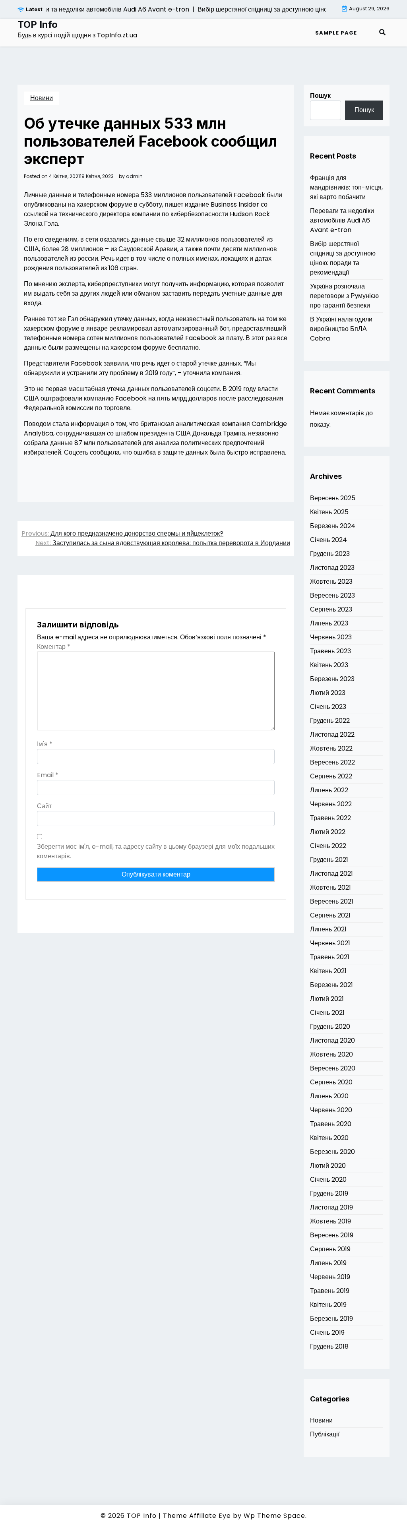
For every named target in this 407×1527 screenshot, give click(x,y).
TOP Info (37, 24)
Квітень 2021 (328, 970)
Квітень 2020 (329, 1137)
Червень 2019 (330, 1276)
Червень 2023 (331, 637)
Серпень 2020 (331, 1082)
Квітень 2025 (329, 512)
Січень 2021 (327, 1012)
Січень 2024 (328, 539)
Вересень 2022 (332, 762)
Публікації (324, 1434)
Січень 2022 (328, 845)
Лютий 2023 (327, 692)
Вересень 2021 (331, 901)
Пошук (320, 95)
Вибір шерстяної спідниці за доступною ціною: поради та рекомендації (343, 258)
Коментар (53, 646)
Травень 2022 (330, 818)
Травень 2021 (329, 957)
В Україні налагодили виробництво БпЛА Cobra (341, 329)
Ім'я (44, 744)
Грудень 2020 (330, 1026)
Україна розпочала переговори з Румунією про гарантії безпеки (344, 296)
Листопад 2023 (332, 567)
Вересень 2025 (332, 498)
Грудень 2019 (329, 1193)
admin (134, 176)
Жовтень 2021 (330, 887)
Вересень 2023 (332, 595)
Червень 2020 (331, 1110)
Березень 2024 (332, 525)
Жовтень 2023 (331, 581)
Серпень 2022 (331, 776)
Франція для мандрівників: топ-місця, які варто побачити (346, 187)
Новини (41, 98)
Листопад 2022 (332, 734)
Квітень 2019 (328, 1304)
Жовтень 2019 (330, 1221)
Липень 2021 (328, 929)
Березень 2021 (331, 984)
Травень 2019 (329, 1290)
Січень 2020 (328, 1179)
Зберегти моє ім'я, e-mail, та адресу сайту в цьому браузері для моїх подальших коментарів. (156, 851)
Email (47, 775)
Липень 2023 (329, 623)
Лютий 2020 (328, 1165)
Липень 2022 (329, 790)
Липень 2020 (329, 1096)
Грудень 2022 (330, 720)
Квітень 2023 (329, 665)
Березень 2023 (332, 678)
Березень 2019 (331, 1318)
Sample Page (336, 33)
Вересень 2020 (332, 1068)
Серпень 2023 (331, 609)
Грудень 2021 (329, 859)
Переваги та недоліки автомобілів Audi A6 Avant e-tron (342, 220)
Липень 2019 (328, 1263)
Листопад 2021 (331, 873)
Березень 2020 (332, 1151)
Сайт (44, 806)
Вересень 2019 (331, 1235)
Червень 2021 (330, 943)
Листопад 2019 (331, 1207)
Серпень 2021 (330, 915)
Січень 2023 (328, 706)
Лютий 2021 (327, 998)
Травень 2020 (330, 1123)
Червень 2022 (331, 804)
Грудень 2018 (329, 1346)
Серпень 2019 (330, 1249)
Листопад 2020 (332, 1040)
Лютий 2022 (327, 831)
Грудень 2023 (330, 553)
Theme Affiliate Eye (197, 1515)
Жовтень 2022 (331, 748)
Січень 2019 (327, 1332)
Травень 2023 (330, 651)
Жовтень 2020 (331, 1054)
